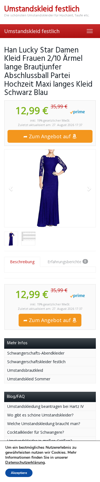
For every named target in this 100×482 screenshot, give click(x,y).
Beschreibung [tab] (22, 261)
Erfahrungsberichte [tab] (67, 261)
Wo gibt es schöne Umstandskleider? (40, 415)
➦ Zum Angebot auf (47, 136)
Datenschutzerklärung (25, 462)
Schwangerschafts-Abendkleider (35, 353)
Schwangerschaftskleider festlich (36, 361)
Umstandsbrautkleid (25, 370)
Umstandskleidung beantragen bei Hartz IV (45, 406)
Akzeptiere (19, 473)
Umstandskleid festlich (31, 31)
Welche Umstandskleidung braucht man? (43, 423)
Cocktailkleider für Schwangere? (35, 432)
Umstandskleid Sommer (28, 378)
